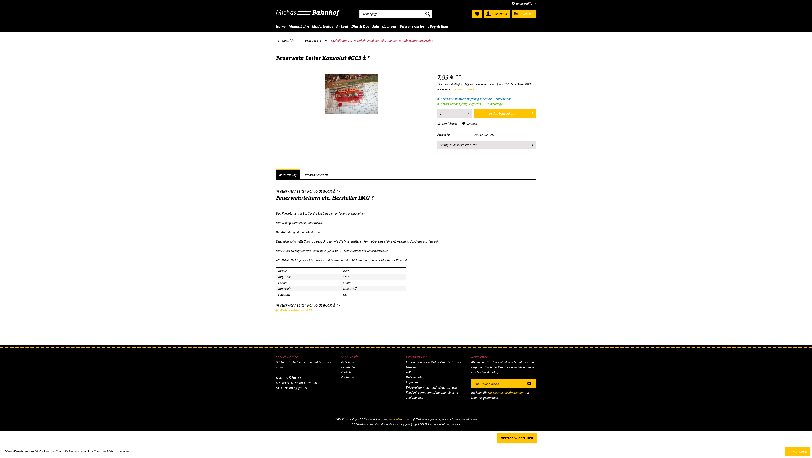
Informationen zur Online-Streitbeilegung (433, 362)
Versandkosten (397, 419)
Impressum (413, 382)
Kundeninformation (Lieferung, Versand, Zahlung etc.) (432, 395)
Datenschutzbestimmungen (506, 392)
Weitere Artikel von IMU (295, 310)
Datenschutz (414, 377)
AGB (408, 372)
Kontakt (346, 372)
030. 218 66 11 (288, 377)
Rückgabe (347, 377)
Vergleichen (449, 123)
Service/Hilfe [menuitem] (524, 3)
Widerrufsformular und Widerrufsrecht (431, 387)
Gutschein (347, 362)
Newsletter (348, 367)
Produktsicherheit (316, 175)
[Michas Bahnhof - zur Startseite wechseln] (308, 15)
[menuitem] (395, 14)
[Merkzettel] (477, 14)
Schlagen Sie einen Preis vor (458, 145)
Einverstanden (797, 452)
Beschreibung (288, 175)
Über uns (412, 367)
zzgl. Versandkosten (462, 89)
